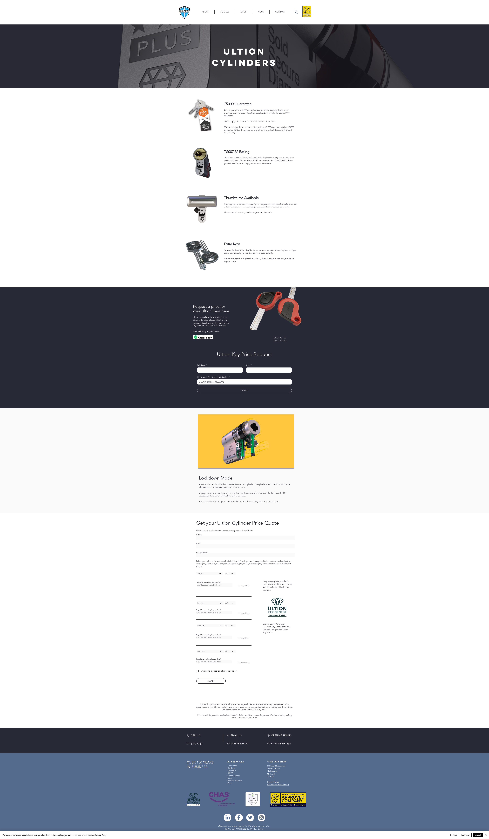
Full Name (202, 365)
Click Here (251, 121)
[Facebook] (239, 817)
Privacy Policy (100, 835)
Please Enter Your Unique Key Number (213, 377)
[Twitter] (250, 817)
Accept (478, 835)
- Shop (229, 783)
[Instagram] (261, 817)
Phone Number (201, 552)
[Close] (485, 835)
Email (249, 365)
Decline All (465, 835)
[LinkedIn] (227, 817)
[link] (297, 12)
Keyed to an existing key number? (209, 582)
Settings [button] (453, 835)
